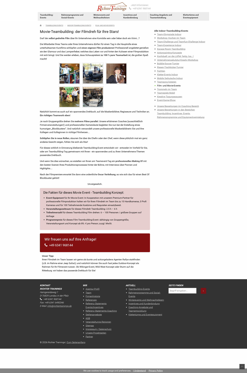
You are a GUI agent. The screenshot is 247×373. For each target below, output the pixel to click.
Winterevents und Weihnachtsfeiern (101, 16)
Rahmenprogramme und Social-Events (72, 16)
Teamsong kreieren (166, 82)
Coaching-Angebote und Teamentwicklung (161, 16)
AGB (88, 318)
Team (88, 292)
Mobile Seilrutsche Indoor (170, 78)
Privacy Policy (156, 370)
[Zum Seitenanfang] (242, 366)
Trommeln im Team (167, 89)
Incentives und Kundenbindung (130, 16)
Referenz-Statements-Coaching (101, 310)
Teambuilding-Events (46, 16)
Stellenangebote (94, 314)
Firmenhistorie (93, 296)
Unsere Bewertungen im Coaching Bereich (178, 106)
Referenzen (91, 300)
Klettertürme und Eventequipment (191, 16)
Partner (89, 336)
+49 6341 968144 (141, 8)
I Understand (139, 370)
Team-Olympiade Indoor (169, 34)
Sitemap (90, 325)
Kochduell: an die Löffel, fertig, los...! (175, 56)
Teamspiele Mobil (166, 93)
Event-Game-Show (166, 100)
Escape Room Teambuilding (171, 49)
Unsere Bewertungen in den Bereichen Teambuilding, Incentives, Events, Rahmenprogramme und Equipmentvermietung (180, 113)
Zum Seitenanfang (76, 342)
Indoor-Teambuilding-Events (79, 25)
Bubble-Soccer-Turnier (168, 63)
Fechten (161, 71)
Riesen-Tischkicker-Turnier (170, 67)
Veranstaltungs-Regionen (98, 322)
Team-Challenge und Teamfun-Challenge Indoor (181, 41)
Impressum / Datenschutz (98, 329)
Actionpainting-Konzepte (169, 52)
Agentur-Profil (92, 289)
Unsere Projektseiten (96, 333)
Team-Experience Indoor (169, 45)
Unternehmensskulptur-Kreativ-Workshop (177, 60)
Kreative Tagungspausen (169, 96)
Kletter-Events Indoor (167, 74)
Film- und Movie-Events (104, 25)
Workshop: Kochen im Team (171, 38)
